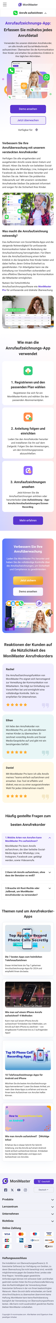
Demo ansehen (28, 109)
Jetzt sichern (28, 581)
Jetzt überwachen (28, 120)
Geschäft (46, 1181)
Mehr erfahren (28, 521)
